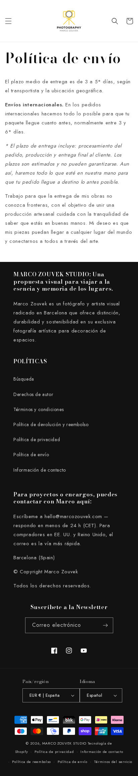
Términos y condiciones (38, 409)
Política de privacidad (36, 439)
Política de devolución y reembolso (50, 424)
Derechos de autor (33, 394)
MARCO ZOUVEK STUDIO (64, 743)
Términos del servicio (113, 761)
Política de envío (31, 454)
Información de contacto (39, 470)
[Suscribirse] (105, 625)
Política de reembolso (31, 761)
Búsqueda (23, 379)
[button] (8, 21)
